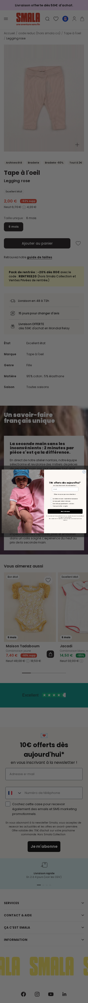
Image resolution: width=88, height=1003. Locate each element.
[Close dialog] (84, 471)
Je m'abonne (65, 511)
